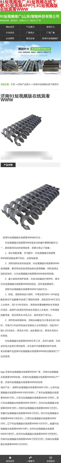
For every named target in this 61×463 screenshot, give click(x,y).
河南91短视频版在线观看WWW (34, 408)
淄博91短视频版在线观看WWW (27, 387)
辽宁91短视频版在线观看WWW (22, 423)
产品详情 (8, 165)
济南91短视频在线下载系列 (45, 84)
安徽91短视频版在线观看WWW (16, 413)
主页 (13, 84)
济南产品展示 (24, 84)
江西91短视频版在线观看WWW (40, 418)
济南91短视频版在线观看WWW (16, 439)
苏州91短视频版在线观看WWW (31, 434)
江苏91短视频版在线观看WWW (31, 397)
